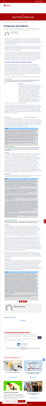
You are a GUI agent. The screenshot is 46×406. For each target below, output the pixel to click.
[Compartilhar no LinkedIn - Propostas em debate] (20, 301)
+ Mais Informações (13, 377)
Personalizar (7, 401)
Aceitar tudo (21, 401)
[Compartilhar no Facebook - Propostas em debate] (24, 301)
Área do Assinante (38, 1)
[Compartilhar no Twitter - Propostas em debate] (22, 301)
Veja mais (23, 320)
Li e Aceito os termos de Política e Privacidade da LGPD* (15, 340)
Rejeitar (14, 401)
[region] (14, 397)
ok (39, 337)
